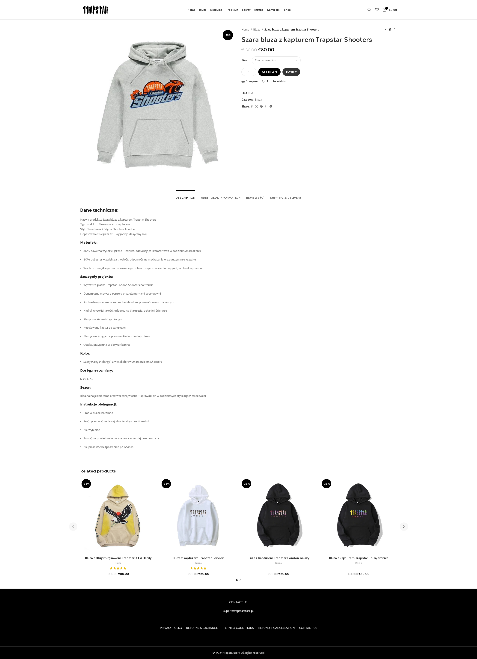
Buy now (291, 71)
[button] (73, 526)
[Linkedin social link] (266, 106)
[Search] (369, 9)
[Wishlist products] (377, 9)
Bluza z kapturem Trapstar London (198, 558)
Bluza (256, 29)
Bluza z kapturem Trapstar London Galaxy (278, 558)
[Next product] (394, 29)
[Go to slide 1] (237, 580)
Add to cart (269, 71)
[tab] (185, 196)
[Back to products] (390, 29)
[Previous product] (385, 29)
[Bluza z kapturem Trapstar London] (198, 516)
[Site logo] (95, 9)
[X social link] (256, 106)
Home (245, 29)
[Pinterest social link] (261, 106)
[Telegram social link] (270, 106)
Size (244, 60)
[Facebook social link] (252, 106)
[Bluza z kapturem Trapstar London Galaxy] (278, 516)
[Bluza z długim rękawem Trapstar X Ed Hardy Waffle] (118, 516)
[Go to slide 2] (240, 580)
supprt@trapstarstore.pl (238, 611)
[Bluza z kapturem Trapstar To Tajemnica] (358, 516)
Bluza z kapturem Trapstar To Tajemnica (358, 558)
